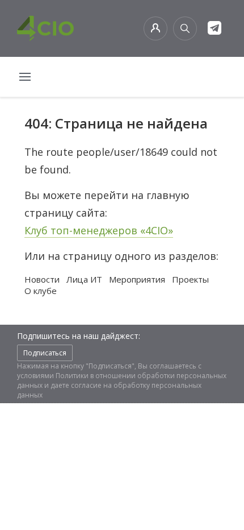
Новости (42, 279)
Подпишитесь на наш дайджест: (78, 335)
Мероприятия (137, 279)
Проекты (190, 279)
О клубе (40, 290)
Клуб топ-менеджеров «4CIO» (98, 230)
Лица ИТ (84, 279)
